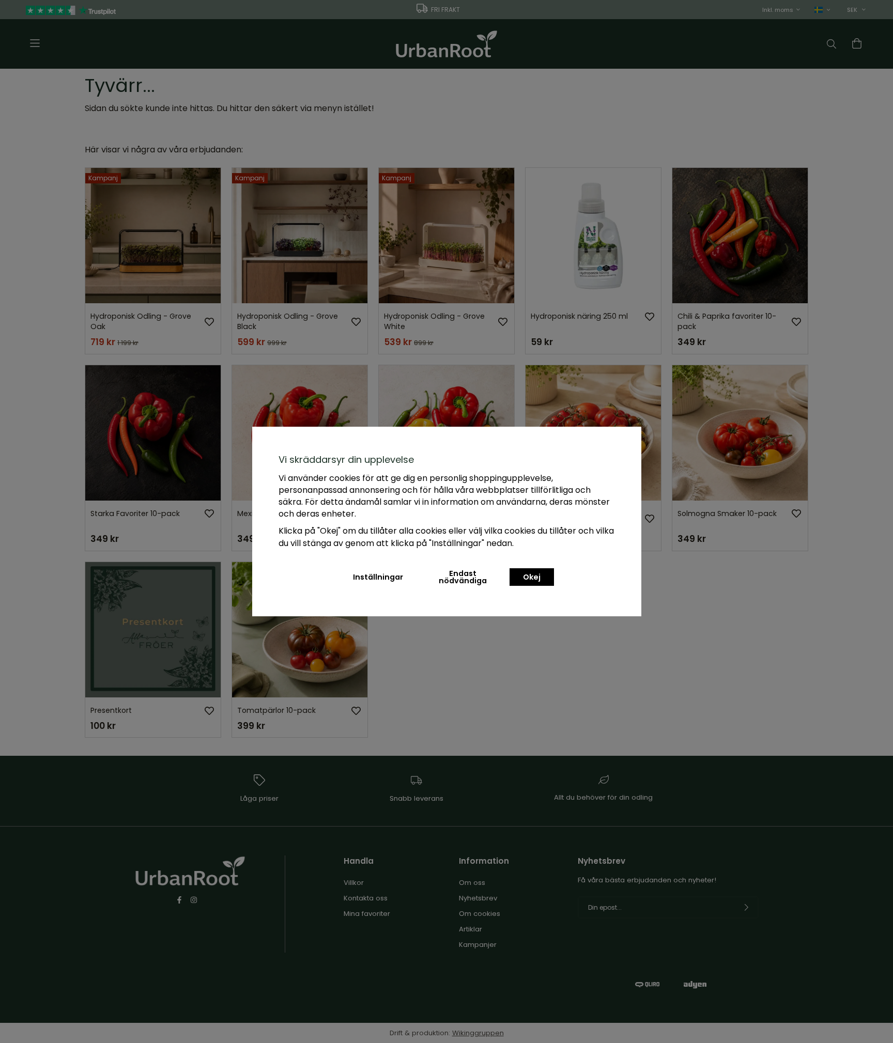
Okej (532, 577)
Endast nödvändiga (463, 577)
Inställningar (378, 577)
